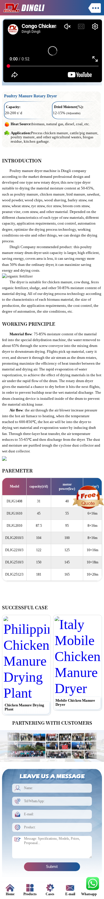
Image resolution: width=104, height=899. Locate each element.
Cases (50, 894)
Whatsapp (89, 894)
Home (10, 894)
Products (30, 894)
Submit (52, 866)
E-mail (70, 894)
